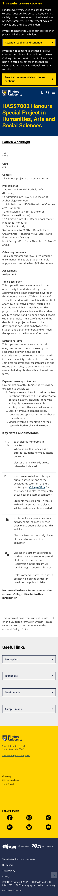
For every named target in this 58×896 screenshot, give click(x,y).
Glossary (6, 776)
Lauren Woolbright (16, 142)
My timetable (12, 692)
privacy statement (12, 21)
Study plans (12, 659)
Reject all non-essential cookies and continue (25, 79)
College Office (37, 487)
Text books (11, 675)
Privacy (6, 876)
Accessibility (8, 870)
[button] (43, 92)
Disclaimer (7, 864)
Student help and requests (16, 755)
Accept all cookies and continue (23, 42)
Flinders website (10, 780)
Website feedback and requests (18, 859)
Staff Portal (8, 784)
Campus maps (13, 709)
